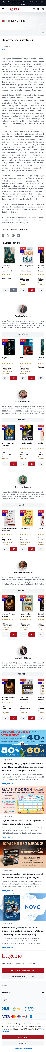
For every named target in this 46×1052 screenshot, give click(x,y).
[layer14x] (31, 1016)
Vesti (3, 49)
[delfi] (5, 1009)
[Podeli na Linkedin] (18, 235)
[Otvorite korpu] (38, 9)
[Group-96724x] (25, 1016)
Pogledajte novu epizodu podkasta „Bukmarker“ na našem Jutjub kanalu (23, 3)
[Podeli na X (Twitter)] (8, 235)
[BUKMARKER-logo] (13, 21)
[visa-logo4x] (6, 1016)
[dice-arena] (17, 1009)
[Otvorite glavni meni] (3, 9)
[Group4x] (19, 1016)
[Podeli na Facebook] (3, 235)
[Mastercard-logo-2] (13, 1016)
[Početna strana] (13, 9)
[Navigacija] (23, 33)
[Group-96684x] (29, 1009)
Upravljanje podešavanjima (23, 1048)
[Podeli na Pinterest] (13, 235)
